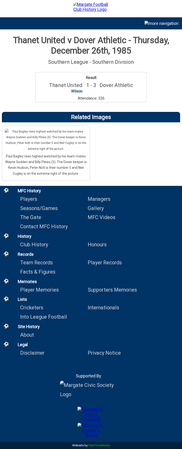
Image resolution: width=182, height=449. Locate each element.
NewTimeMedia (99, 445)
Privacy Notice (104, 353)
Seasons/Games (39, 208)
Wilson (76, 91)
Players (28, 199)
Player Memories (39, 290)
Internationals (103, 308)
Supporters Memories (112, 290)
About (27, 335)
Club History (34, 244)
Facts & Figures (37, 272)
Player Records (105, 263)
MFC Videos (101, 217)
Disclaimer (32, 353)
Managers (99, 199)
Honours (97, 244)
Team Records (36, 263)
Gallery (96, 208)
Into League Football (43, 317)
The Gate (30, 217)
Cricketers (31, 308)
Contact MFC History (44, 226)
